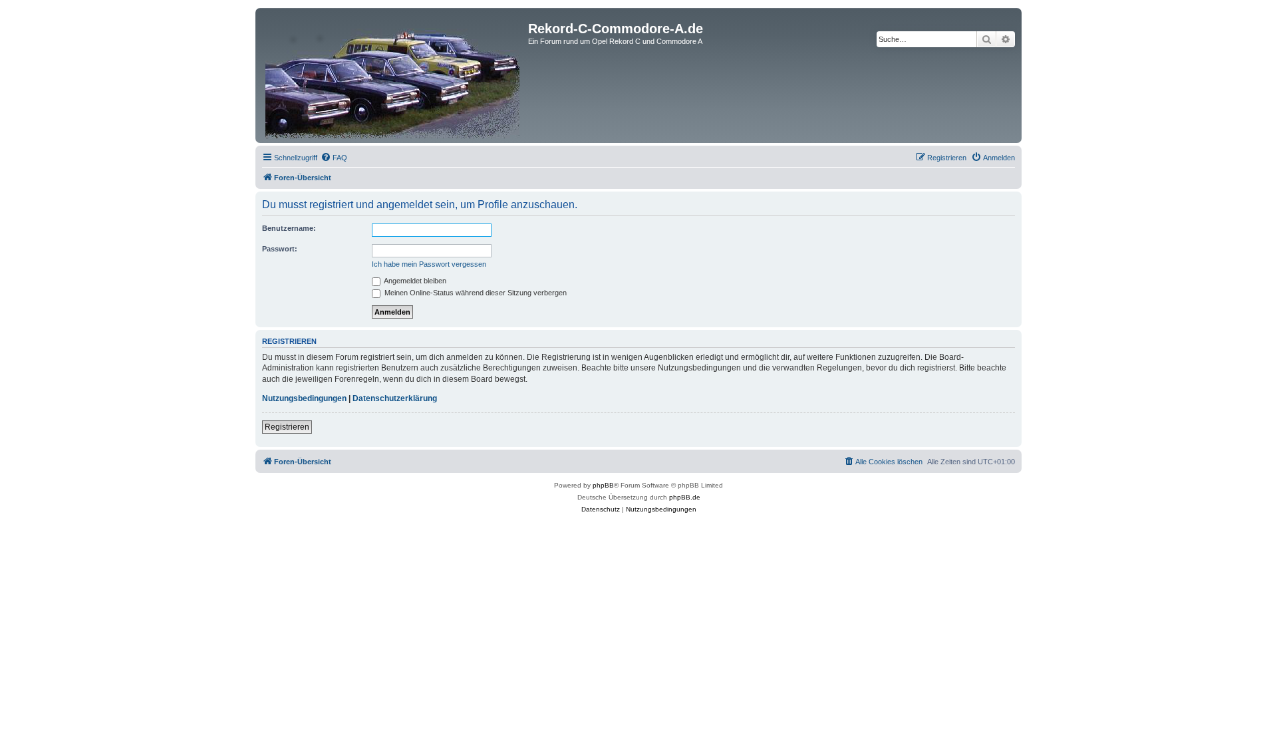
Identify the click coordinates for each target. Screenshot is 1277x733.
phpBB (603, 485)
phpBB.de (684, 497)
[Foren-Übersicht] (393, 75)
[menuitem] (334, 158)
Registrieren (287, 427)
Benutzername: (289, 228)
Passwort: (279, 249)
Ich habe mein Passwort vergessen (429, 264)
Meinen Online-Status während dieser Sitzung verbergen (474, 293)
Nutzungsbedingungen (304, 398)
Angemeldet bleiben (414, 281)
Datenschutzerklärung (395, 398)
